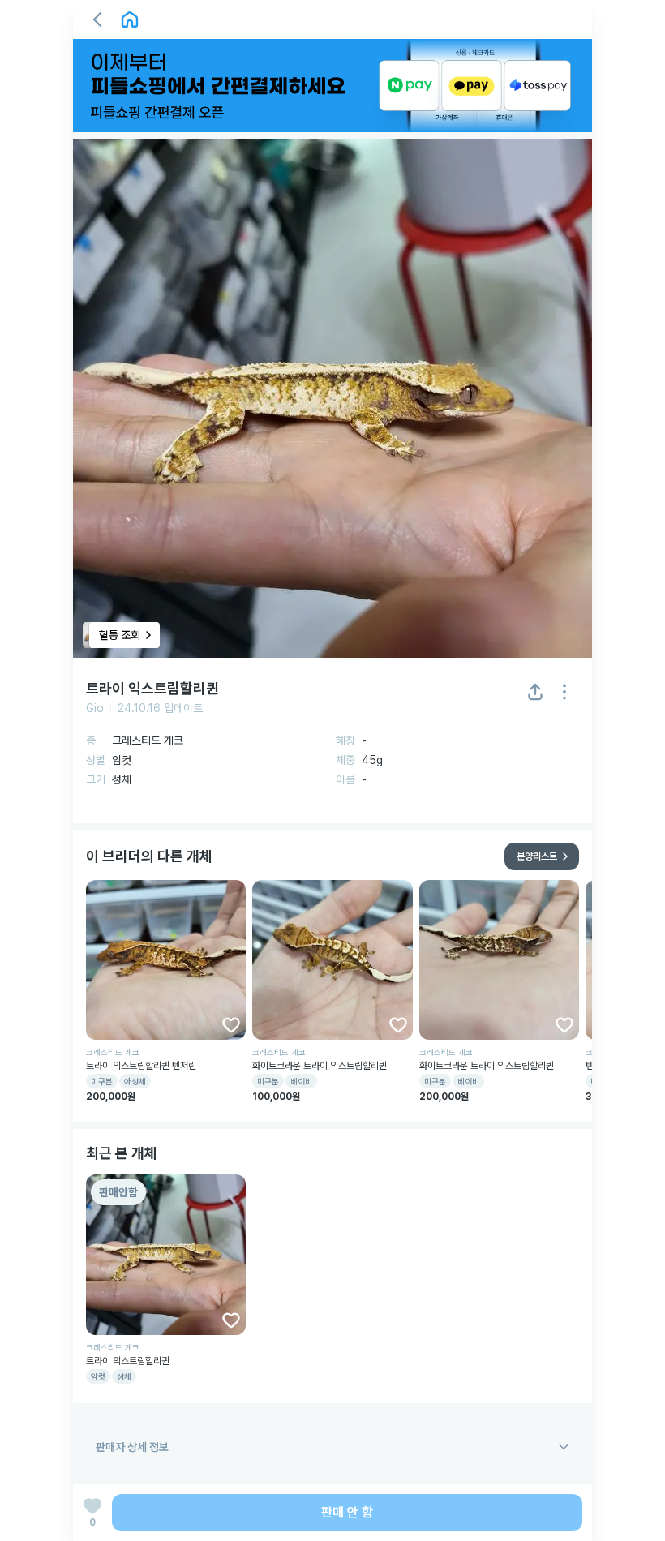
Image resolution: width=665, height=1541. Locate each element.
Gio (95, 708)
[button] (97, 19)
